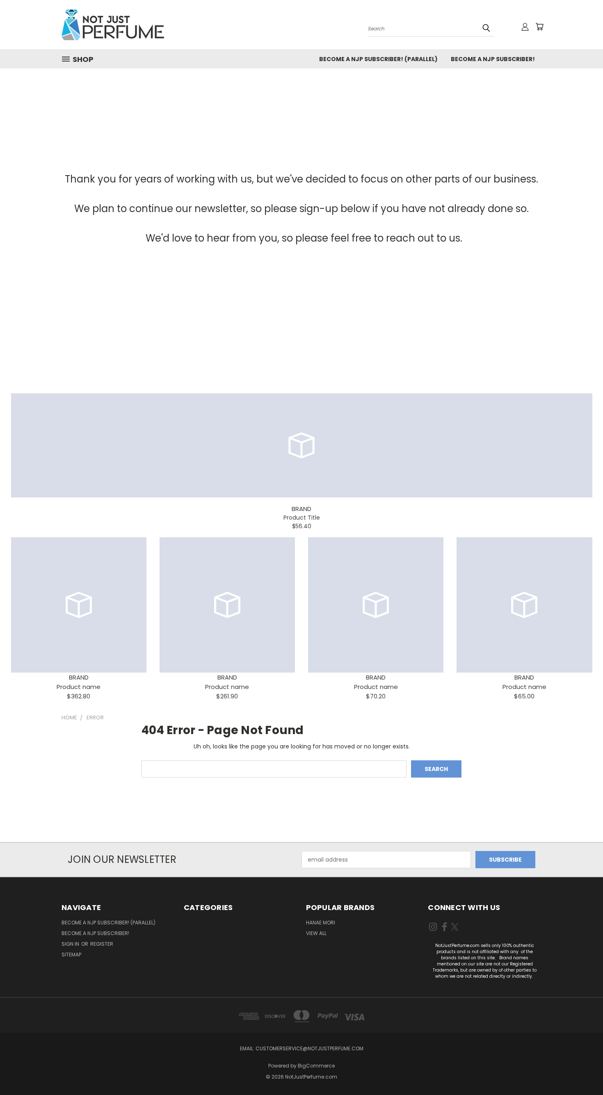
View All (316, 933)
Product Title (301, 517)
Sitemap (71, 954)
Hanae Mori (320, 922)
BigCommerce (316, 1065)
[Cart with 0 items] (539, 27)
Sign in (71, 943)
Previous (581, 1069)
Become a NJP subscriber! (493, 59)
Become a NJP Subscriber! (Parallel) (378, 59)
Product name (78, 686)
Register (101, 943)
